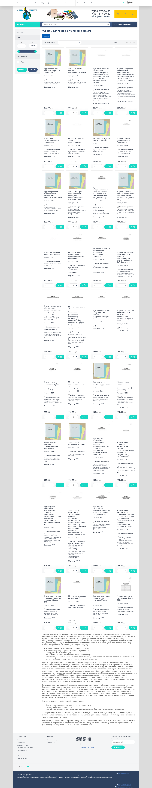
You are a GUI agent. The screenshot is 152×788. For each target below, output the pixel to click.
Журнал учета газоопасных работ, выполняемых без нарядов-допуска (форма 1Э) (51, 386)
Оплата (86, 3)
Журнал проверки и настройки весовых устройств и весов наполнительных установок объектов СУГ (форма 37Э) (100, 193)
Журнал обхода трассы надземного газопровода (51, 140)
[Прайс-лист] (134, 42)
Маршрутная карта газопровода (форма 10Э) (125, 598)
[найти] (108, 24)
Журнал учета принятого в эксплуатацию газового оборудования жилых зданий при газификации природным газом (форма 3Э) (101, 446)
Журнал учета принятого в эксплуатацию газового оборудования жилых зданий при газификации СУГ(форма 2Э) (125, 449)
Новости (79, 3)
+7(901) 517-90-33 (100, 14)
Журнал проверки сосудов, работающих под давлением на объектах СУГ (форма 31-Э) (125, 196)
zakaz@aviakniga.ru (100, 16)
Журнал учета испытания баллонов (76, 443)
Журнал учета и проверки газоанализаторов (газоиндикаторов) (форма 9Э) (124, 386)
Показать (22, 69)
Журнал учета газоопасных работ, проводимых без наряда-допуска (76, 385)
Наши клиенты (69, 3)
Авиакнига (24, 62)
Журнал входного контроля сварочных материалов (52, 71)
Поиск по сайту (52, 740)
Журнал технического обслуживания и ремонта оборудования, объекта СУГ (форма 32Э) (125, 316)
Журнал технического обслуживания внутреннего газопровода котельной (101, 252)
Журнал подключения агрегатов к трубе (101, 139)
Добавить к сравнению (53, 80)
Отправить (118, 747)
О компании (29, 3)
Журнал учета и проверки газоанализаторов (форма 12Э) (51, 445)
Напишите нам (95, 3)
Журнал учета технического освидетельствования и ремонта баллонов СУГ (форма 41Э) (101, 510)
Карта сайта (51, 742)
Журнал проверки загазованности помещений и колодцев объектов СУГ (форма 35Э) (75, 196)
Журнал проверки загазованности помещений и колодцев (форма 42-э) (53, 195)
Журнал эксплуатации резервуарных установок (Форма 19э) (101, 599)
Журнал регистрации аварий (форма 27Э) (52, 253)
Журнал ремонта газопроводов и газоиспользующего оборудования (76, 255)
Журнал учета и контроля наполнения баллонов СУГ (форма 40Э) (101, 385)
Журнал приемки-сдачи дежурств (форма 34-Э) (124, 140)
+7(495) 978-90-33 (100, 11)
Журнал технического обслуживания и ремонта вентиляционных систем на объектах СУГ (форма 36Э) (125, 257)
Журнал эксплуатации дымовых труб (77, 597)
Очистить (32, 69)
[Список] (130, 42)
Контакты (20, 3)
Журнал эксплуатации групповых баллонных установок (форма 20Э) (52, 599)
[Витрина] (127, 42)
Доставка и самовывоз (55, 3)
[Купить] (60, 113)
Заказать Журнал (40, 3)
